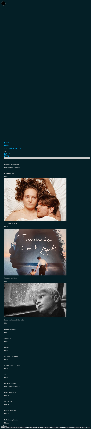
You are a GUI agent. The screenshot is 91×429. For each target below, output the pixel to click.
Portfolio (6, 142)
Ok (86, 427)
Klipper (6, 155)
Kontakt (6, 145)
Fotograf (6, 156)
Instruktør (7, 153)
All (5, 151)
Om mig (6, 144)
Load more (4, 426)
